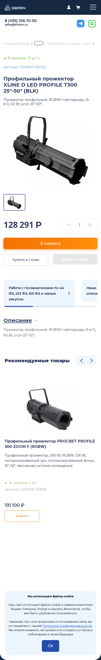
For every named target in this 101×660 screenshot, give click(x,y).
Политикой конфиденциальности (67, 626)
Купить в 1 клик (26, 260)
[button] (81, 360)
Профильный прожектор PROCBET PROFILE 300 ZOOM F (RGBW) (50, 444)
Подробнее (39, 294)
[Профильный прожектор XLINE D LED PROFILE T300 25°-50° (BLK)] (50, 149)
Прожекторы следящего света (69, 43)
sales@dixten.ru (16, 24)
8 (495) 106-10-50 (21, 21)
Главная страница (17, 43)
